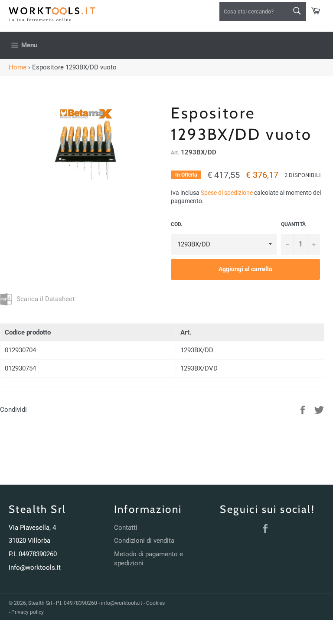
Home (17, 67)
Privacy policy (27, 612)
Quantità (293, 224)
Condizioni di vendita (144, 541)
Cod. (176, 224)
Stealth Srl (40, 603)
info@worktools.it (35, 567)
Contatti (125, 527)
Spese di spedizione (227, 192)
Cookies (155, 603)
